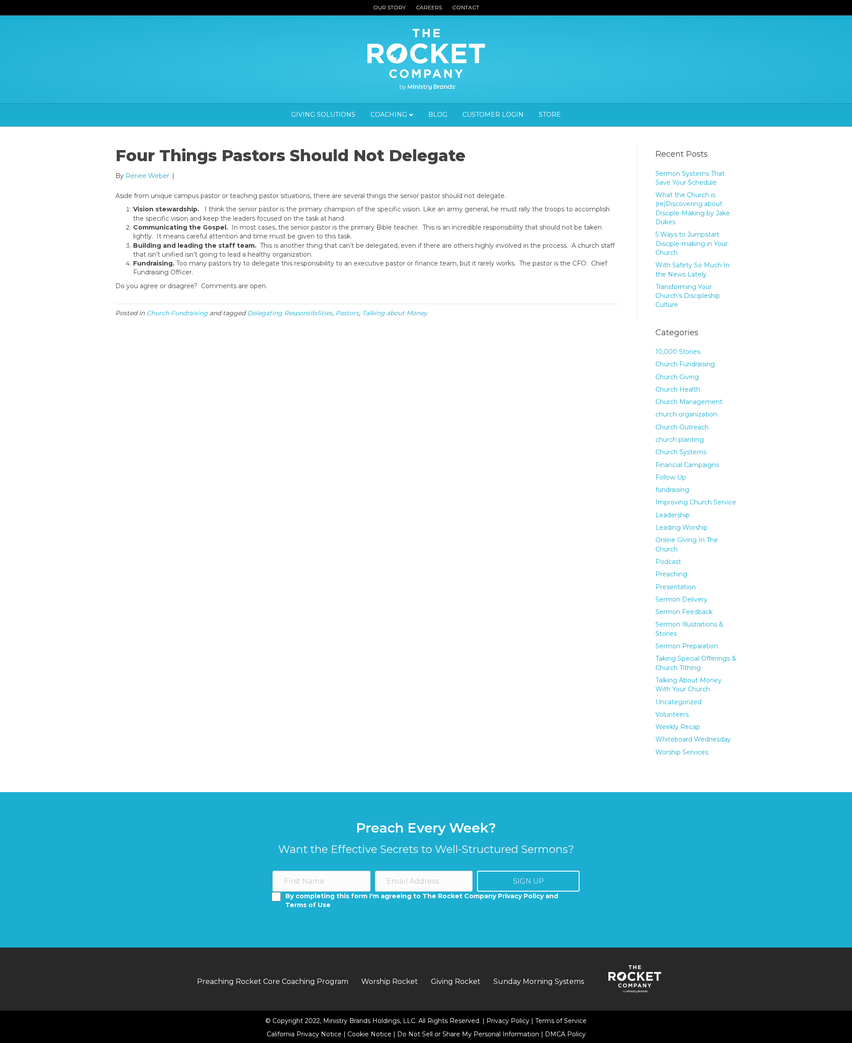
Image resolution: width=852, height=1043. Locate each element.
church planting (679, 440)
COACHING (389, 115)
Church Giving (677, 377)
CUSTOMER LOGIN (493, 115)
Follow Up (670, 477)
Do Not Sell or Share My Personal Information (468, 1034)
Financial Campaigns (687, 465)
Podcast (668, 562)
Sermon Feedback (684, 612)
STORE (550, 115)
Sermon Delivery (681, 599)
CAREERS (429, 7)
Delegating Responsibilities (289, 313)
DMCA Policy (565, 1034)
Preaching (671, 574)
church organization (686, 414)
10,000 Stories (677, 352)
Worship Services (681, 752)
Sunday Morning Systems (538, 981)
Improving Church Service (695, 502)
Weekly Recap (677, 727)
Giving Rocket (456, 981)
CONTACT (465, 7)
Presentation (675, 587)
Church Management (688, 402)
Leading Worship (681, 527)
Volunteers (672, 714)
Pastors (347, 313)
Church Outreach (682, 427)
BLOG (437, 115)
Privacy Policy (508, 1021)
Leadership (672, 515)
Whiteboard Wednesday (693, 739)
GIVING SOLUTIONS (323, 115)
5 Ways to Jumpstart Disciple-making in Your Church (691, 243)
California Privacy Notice (305, 1034)
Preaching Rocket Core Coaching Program (272, 981)
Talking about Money (394, 313)
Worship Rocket (389, 981)
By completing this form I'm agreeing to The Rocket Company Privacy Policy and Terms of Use (421, 900)
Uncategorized (678, 702)
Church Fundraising (177, 313)
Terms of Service (561, 1021)
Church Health (677, 389)
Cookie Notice (370, 1034)
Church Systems (680, 452)
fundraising (672, 490)
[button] (528, 881)
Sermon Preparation (686, 646)
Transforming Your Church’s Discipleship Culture (687, 296)
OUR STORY (389, 7)
